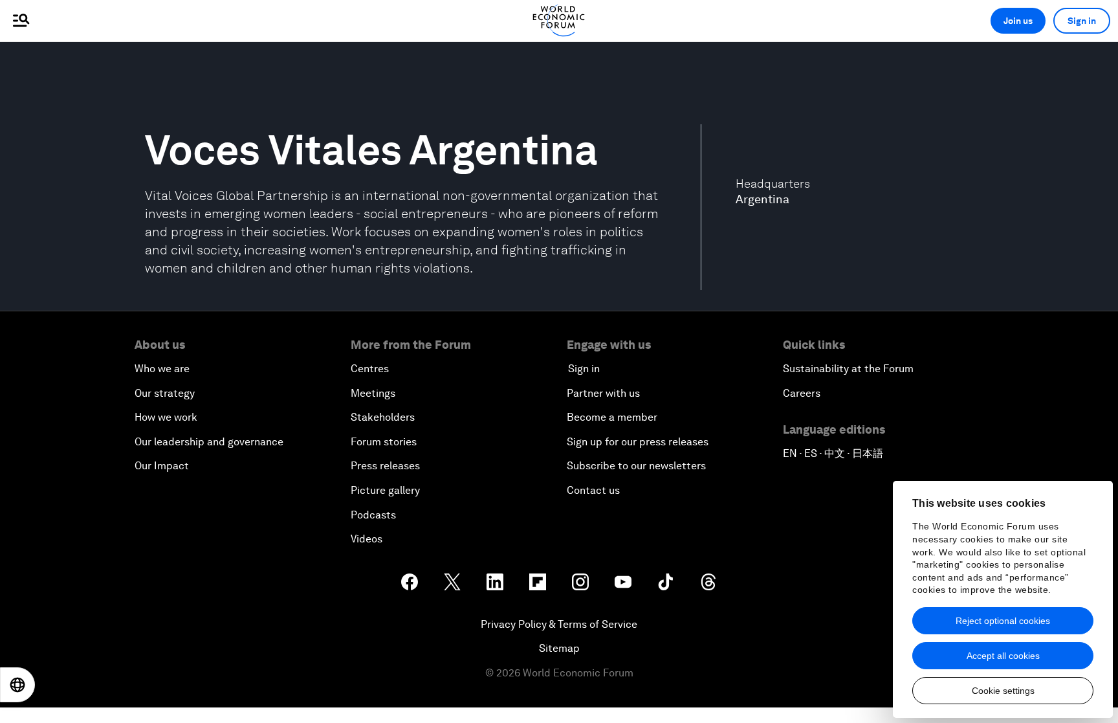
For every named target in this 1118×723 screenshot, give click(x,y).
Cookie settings (1003, 690)
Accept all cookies (1003, 656)
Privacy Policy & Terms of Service (559, 624)
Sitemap (559, 648)
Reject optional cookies (1003, 621)
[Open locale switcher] (17, 685)
